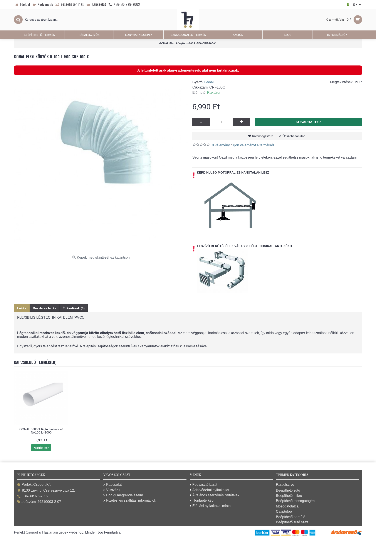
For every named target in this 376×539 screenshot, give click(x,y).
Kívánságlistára (262, 136)
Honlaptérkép (203, 500)
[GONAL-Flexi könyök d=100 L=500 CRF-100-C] (101, 167)
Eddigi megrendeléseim (124, 495)
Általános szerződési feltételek (215, 495)
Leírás (21, 308)
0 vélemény (221, 145)
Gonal (209, 82)
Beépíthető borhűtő (290, 517)
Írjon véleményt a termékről (253, 145)
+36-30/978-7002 (35, 496)
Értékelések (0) (74, 308)
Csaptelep (284, 511)
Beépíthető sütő (288, 490)
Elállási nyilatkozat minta (211, 506)
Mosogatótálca (287, 506)
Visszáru (113, 490)
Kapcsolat (114, 484)
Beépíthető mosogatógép (295, 501)
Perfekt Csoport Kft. (36, 485)
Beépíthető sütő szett (292, 522)
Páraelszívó (285, 484)
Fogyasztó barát (204, 484)
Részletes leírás (44, 308)
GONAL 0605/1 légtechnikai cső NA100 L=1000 (41, 430)
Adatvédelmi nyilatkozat (210, 490)
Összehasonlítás (293, 136)
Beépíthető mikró (289, 495)
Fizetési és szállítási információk (131, 500)
